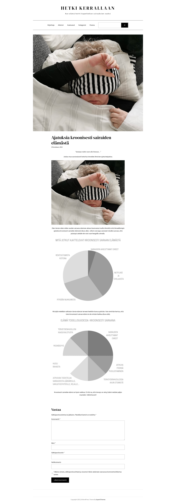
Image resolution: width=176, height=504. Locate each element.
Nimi (53, 443)
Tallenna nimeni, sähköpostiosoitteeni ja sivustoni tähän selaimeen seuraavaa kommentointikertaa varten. (88, 473)
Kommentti (55, 419)
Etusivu (92, 25)
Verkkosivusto (56, 462)
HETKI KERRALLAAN (88, 8)
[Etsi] (124, 25)
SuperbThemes (100, 499)
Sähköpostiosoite (58, 453)
